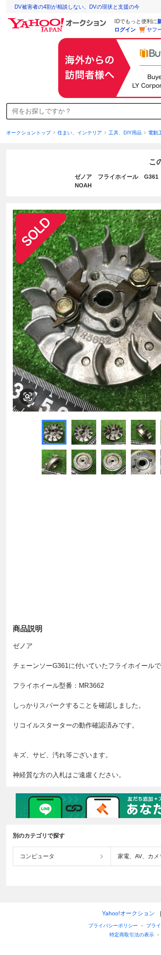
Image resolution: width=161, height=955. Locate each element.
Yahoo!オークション (128, 913)
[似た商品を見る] (27, 396)
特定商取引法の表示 (131, 935)
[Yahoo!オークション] (58, 20)
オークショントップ (28, 133)
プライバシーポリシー (113, 926)
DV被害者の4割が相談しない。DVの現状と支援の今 (77, 7)
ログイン (125, 29)
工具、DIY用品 (125, 133)
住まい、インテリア (79, 133)
